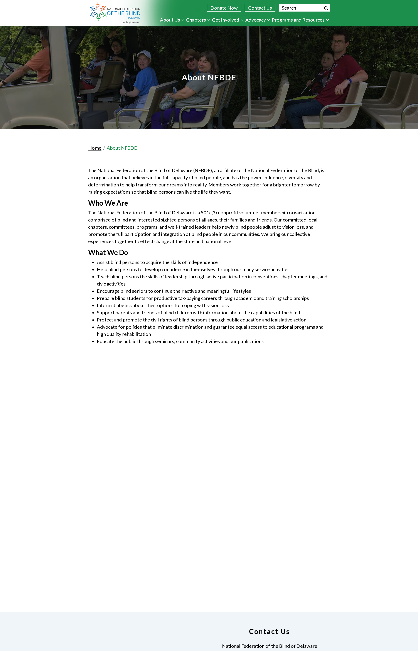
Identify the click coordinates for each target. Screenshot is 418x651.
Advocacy (255, 20)
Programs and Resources (298, 20)
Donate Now (224, 8)
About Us (170, 20)
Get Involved (225, 20)
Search (326, 8)
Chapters (196, 20)
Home (94, 148)
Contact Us (260, 8)
